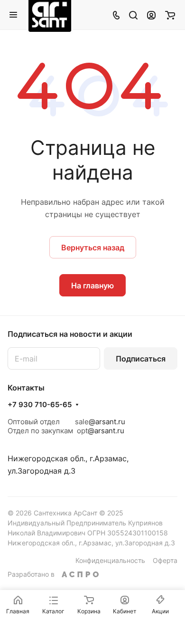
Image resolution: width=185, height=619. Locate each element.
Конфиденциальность (110, 560)
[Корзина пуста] (170, 14)
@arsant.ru (107, 421)
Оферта (165, 560)
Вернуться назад (92, 247)
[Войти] (151, 14)
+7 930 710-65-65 (40, 404)
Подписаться (141, 358)
